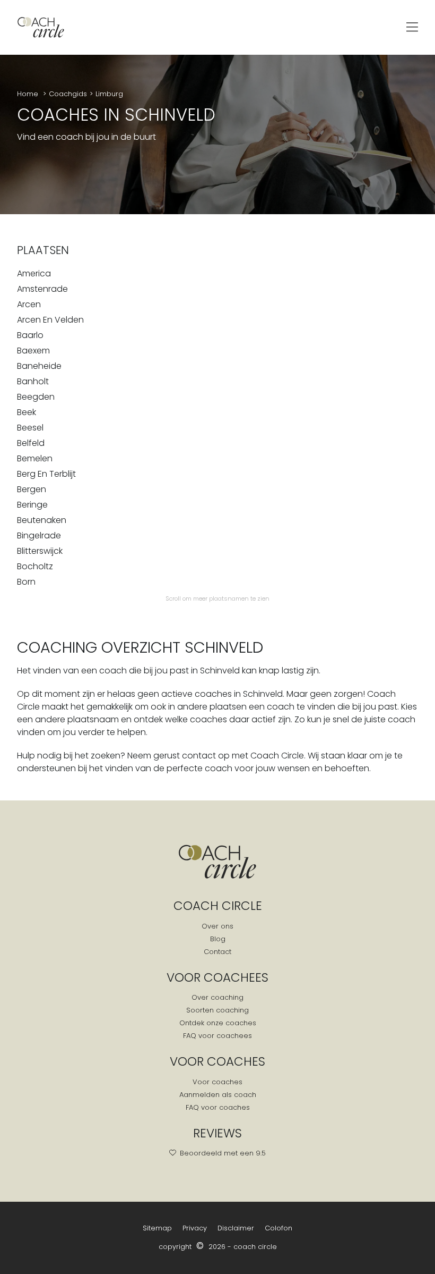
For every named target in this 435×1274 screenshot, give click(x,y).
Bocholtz (35, 566)
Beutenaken (41, 520)
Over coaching (217, 997)
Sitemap (157, 1228)
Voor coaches (217, 1082)
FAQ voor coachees (217, 1036)
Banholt (33, 381)
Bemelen (35, 458)
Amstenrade (42, 289)
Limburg (109, 93)
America (34, 273)
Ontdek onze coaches (217, 1023)
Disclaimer (236, 1228)
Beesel (30, 427)
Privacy (194, 1228)
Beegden (36, 397)
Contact (217, 952)
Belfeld (31, 443)
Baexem (33, 350)
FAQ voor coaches (218, 1107)
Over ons (217, 926)
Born (26, 582)
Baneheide (39, 366)
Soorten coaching (217, 1010)
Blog (217, 939)
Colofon (278, 1228)
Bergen (31, 489)
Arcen (29, 304)
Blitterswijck (40, 551)
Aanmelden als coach (217, 1095)
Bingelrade (39, 535)
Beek (26, 412)
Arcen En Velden (50, 320)
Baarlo (30, 335)
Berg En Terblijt (46, 474)
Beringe (32, 505)
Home (28, 93)
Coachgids (68, 93)
